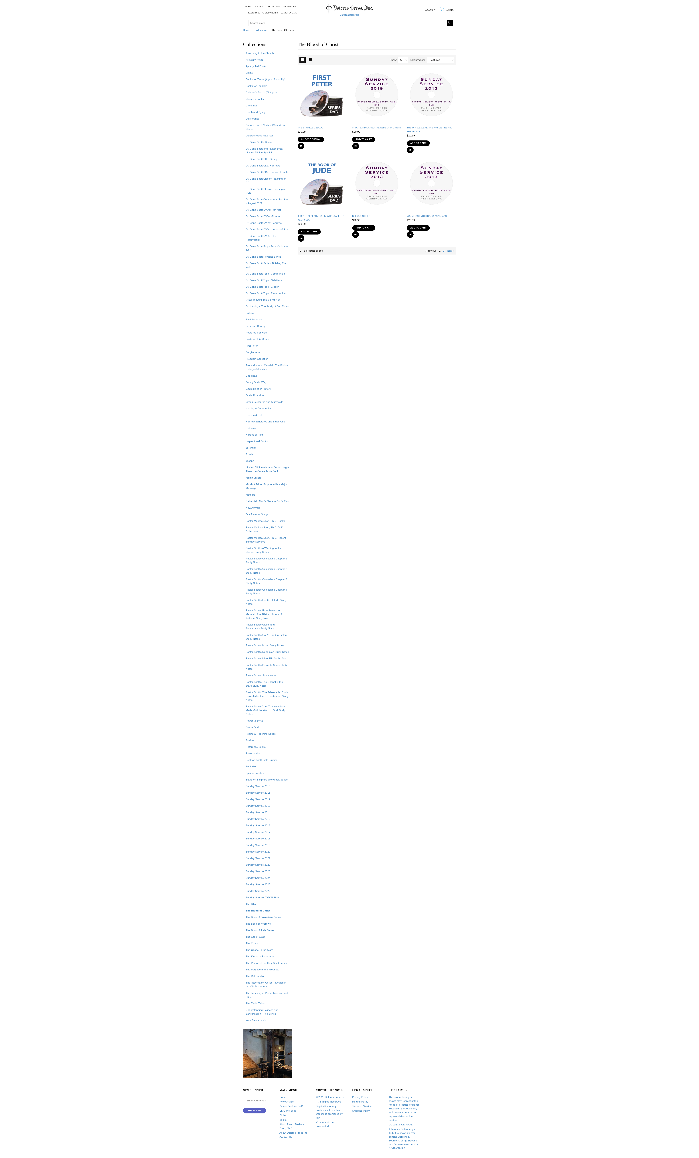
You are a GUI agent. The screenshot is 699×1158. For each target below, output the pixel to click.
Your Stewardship (256, 1020)
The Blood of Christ (258, 910)
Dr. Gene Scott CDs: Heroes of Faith (267, 172)
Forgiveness (253, 352)
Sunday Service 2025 (258, 884)
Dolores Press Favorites (259, 135)
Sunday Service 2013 (258, 805)
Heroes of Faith (255, 434)
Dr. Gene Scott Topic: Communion (265, 273)
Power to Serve (254, 720)
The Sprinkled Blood (310, 127)
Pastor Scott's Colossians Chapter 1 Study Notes (266, 560)
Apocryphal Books (256, 66)
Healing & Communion (259, 408)
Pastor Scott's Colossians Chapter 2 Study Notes (266, 570)
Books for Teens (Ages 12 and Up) (265, 79)
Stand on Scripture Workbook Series (267, 779)
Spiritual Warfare (255, 773)
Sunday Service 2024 (258, 877)
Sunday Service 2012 (258, 799)
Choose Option (311, 139)
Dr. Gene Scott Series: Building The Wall (266, 265)
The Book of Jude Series (260, 930)
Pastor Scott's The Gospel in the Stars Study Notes (264, 683)
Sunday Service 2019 (258, 845)
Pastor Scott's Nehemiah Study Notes (267, 651)
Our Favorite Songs (257, 514)
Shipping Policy (361, 1110)
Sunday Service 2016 (258, 825)
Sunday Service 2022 (258, 864)
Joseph (250, 460)
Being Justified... (362, 216)
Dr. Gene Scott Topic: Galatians (264, 280)
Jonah (249, 454)
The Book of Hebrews (258, 923)
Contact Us (285, 1137)
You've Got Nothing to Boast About (428, 216)
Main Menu (259, 7)
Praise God (252, 727)
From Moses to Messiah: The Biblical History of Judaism (267, 367)
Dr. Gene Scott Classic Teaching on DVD (266, 191)
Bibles (249, 72)
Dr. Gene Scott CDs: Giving (261, 159)
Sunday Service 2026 (258, 890)
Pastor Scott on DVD (291, 1106)
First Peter (252, 345)
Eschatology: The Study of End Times (267, 306)
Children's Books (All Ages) (261, 92)
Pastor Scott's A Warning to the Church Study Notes (263, 550)
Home (248, 7)
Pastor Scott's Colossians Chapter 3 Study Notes (266, 581)
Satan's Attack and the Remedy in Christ (376, 127)
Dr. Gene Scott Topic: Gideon (262, 286)
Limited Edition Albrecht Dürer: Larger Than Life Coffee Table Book (267, 469)
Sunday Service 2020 (258, 851)
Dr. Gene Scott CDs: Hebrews (263, 165)
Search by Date (289, 13)
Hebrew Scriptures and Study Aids (265, 421)
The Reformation (255, 976)
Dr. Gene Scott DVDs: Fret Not (263, 209)
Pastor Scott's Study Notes (263, 13)
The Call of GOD (255, 936)
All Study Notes (254, 59)
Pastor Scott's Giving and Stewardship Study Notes (260, 626)
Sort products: (418, 59)
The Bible (251, 904)
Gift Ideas (251, 375)
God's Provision (255, 395)
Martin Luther (253, 477)
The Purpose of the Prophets (262, 969)
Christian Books (255, 99)
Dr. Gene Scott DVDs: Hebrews (264, 222)
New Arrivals (253, 507)
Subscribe (255, 1110)
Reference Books (256, 746)
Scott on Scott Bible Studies (261, 759)
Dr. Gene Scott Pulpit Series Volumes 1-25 (267, 248)
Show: (393, 59)
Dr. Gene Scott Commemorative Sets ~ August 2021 (267, 201)
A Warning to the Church (260, 53)
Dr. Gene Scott (287, 1110)
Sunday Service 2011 (258, 792)
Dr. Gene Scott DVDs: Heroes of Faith (267, 229)
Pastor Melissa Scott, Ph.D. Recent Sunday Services (266, 539)
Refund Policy (360, 1101)
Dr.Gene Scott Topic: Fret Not (263, 299)
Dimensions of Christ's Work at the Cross (265, 127)
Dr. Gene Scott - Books (259, 142)
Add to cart (364, 139)
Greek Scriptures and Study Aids (264, 401)
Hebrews (251, 428)
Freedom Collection (257, 358)
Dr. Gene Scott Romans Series (263, 256)
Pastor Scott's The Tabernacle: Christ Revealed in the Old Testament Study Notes (267, 696)
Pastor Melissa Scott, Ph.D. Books (265, 520)
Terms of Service (362, 1106)
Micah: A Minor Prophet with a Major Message (266, 486)
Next (449, 250)
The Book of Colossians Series (263, 917)
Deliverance (252, 118)
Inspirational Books (257, 441)
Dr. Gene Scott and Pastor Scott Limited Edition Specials (264, 150)
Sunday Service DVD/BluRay (262, 897)
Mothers (250, 494)
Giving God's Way (256, 382)
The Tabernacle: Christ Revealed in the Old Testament (266, 984)
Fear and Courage (256, 326)
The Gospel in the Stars (259, 949)
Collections (273, 7)
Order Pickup (290, 7)
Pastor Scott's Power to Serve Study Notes (266, 667)
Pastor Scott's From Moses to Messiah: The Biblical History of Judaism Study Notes (264, 614)
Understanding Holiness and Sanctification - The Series (262, 1011)
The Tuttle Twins (255, 1003)
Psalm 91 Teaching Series (261, 733)
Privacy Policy (360, 1097)
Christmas (251, 105)
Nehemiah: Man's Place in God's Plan (267, 501)
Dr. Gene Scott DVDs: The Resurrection (261, 238)
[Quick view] (301, 146)
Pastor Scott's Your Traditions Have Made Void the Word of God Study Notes (266, 710)
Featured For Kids (256, 332)
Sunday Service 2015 (258, 818)
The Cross (252, 943)
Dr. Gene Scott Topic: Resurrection (266, 293)
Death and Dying (255, 112)
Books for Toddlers (256, 85)
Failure (250, 312)
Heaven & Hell (254, 415)
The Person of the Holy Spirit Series (266, 963)
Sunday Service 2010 (258, 786)
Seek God (251, 766)
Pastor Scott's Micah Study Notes (265, 645)
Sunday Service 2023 (258, 871)
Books (283, 1119)
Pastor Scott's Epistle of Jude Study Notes (266, 602)
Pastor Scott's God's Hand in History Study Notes (266, 636)
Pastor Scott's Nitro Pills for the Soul (266, 658)
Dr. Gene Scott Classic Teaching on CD (266, 180)
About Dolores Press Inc (293, 1132)
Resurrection (253, 753)
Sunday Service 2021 (258, 858)
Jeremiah (251, 447)
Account (430, 10)
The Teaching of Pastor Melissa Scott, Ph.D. (267, 995)
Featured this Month (257, 339)
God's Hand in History (258, 388)
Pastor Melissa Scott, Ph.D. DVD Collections (264, 529)
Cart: (450, 10)
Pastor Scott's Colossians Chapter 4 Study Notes (266, 591)
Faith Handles (254, 319)
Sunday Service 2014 (258, 812)
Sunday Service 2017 (258, 832)
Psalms (250, 740)
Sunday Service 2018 (258, 838)
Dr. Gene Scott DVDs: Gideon (263, 216)
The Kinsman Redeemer (260, 956)
